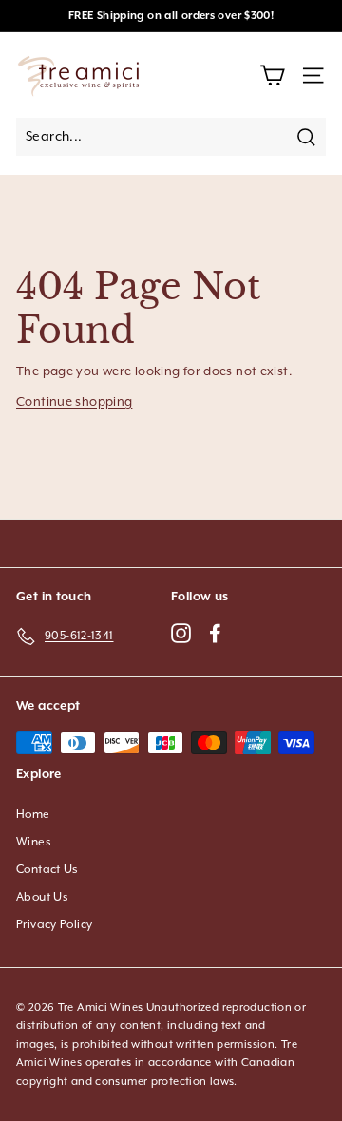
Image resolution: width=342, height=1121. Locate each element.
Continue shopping (74, 402)
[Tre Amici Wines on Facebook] (215, 632)
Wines (33, 842)
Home (33, 815)
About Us (42, 897)
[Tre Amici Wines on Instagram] (181, 632)
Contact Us (47, 870)
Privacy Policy (54, 925)
